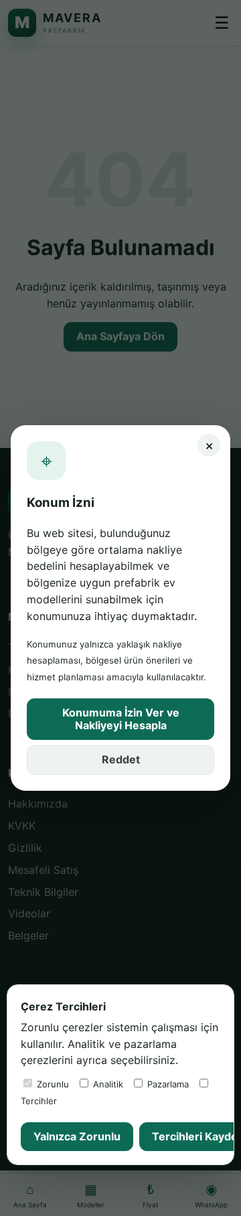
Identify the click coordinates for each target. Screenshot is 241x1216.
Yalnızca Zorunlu (76, 1136)
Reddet (121, 759)
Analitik (106, 1084)
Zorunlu (51, 1084)
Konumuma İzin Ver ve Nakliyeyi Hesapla (120, 719)
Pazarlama (167, 1084)
